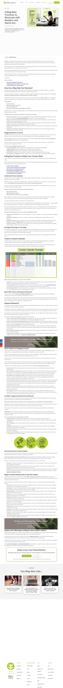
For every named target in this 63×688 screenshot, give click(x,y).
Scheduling (19, 665)
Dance (28, 684)
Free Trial (56, 2)
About (38, 665)
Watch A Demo (38, 2)
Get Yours (31, 344)
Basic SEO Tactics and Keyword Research (16, 169)
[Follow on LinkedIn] (13, 673)
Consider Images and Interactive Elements (16, 172)
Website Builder (19, 672)
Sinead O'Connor (12, 57)
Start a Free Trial (27, 555)
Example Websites (40, 683)
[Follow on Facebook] (8, 673)
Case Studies (39, 687)
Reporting (18, 678)
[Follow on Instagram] (12, 673)
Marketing (18, 669)
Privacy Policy (50, 678)
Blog (38, 680)
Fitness (28, 678)
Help (48, 665)
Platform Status (50, 669)
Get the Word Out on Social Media (14, 173)
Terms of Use (50, 675)
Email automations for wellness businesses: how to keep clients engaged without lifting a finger (31, 590)
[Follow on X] (10, 673)
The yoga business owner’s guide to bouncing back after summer (13, 589)
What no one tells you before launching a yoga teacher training (50, 589)
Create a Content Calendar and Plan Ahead (16, 167)
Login (50, 2)
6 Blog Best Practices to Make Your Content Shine (18, 84)
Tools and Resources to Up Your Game (15, 85)
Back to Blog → (7, 8)
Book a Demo (37, 555)
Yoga (28, 669)
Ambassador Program (41, 677)
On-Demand (19, 675)
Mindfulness (29, 681)
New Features (39, 674)
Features (21, 2)
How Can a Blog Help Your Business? (15, 82)
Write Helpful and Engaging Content (15, 170)
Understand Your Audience (13, 166)
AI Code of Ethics (51, 672)
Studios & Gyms (30, 665)
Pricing (26, 2)
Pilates (28, 672)
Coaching (28, 675)
